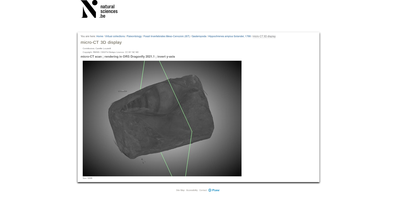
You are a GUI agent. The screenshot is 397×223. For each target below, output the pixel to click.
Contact (203, 190)
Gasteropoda (199, 36)
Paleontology (134, 36)
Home (99, 36)
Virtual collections (115, 36)
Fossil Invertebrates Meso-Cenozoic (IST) (166, 36)
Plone (214, 190)
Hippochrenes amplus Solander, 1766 (229, 36)
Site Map (180, 190)
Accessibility (192, 190)
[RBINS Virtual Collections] (102, 9)
